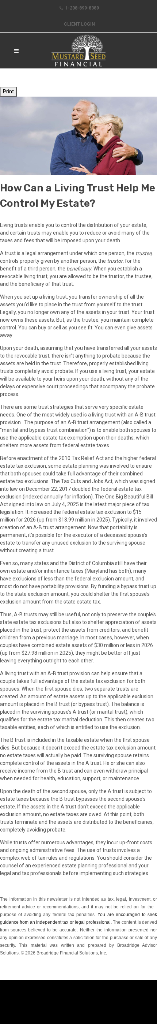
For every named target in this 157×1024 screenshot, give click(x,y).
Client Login (79, 24)
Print (8, 91)
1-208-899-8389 (81, 8)
